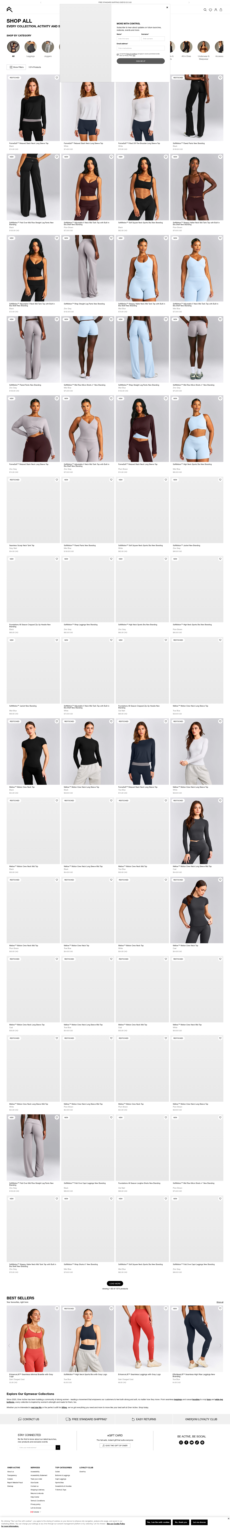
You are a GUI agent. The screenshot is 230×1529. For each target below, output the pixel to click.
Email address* (122, 44)
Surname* (145, 34)
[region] (115, 1523)
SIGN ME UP (140, 61)
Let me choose (199, 1522)
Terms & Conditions (131, 54)
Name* (119, 34)
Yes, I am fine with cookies (158, 1522)
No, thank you (181, 1522)
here (134, 55)
